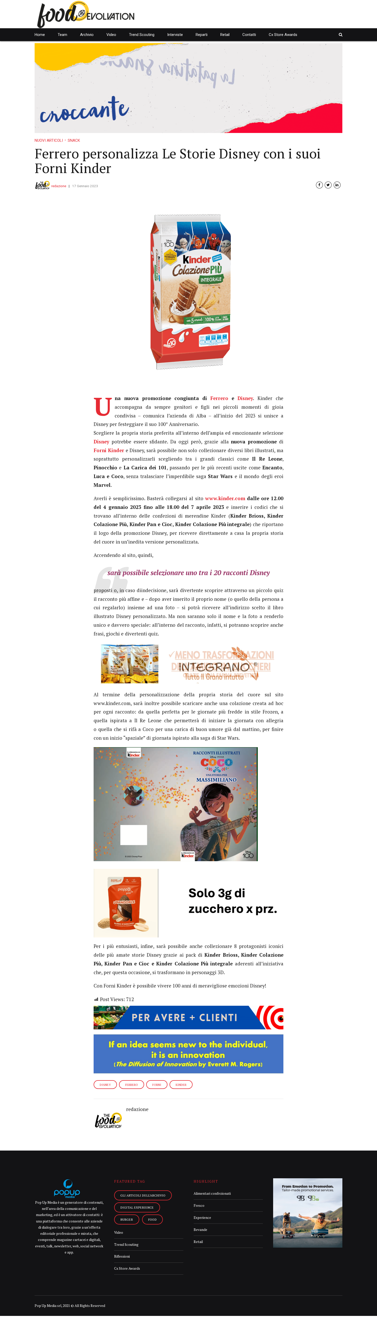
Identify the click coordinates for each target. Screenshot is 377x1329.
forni (156, 1085)
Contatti (249, 34)
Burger (126, 1219)
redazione (58, 186)
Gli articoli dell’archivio (142, 1195)
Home (40, 34)
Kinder (181, 1085)
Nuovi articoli (49, 140)
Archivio (87, 34)
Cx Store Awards (283, 34)
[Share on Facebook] (319, 185)
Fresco (199, 1205)
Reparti (201, 34)
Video (111, 34)
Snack (74, 140)
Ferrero (219, 398)
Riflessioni (122, 1256)
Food (152, 1219)
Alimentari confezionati (212, 1193)
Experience (202, 1217)
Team (62, 34)
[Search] (340, 34)
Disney (245, 398)
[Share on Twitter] (328, 185)
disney (105, 1085)
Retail (225, 34)
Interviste (175, 34)
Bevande (200, 1229)
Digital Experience (137, 1207)
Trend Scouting (141, 34)
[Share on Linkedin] (337, 185)
